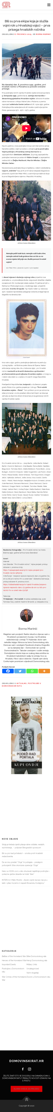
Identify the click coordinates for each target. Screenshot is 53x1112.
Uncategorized (32, 969)
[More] (44, 671)
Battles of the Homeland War (14, 956)
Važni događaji (32, 973)
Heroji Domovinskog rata (36, 960)
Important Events (9, 964)
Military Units (31, 964)
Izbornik (49, 5)
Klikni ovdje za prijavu (26, 1089)
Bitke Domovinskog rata (36, 956)
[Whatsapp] (32, 671)
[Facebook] (8, 671)
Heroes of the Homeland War (14, 960)
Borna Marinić (43, 34)
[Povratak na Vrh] (26, 1099)
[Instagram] (28, 1069)
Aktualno (21, 683)
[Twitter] (20, 671)
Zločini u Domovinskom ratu (38, 977)
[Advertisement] (26, 806)
